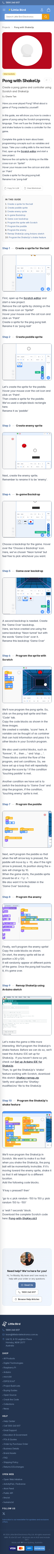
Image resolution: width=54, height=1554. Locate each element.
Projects (6, 27)
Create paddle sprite (18, 207)
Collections (9, 1404)
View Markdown (34, 188)
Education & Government (15, 1435)
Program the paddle (17, 226)
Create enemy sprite (17, 211)
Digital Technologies (13, 1363)
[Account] (42, 10)
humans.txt (9, 1502)
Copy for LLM (13, 188)
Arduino (7, 1372)
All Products (9, 1358)
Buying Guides (10, 1390)
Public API (8, 1493)
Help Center (9, 1421)
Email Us (28, 1285)
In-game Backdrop (16, 215)
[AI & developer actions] (48, 80)
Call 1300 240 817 (12, 1426)
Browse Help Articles (28, 1299)
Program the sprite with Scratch (22, 222)
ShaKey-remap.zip (27, 1077)
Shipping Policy (11, 1462)
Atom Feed (9, 1488)
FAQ (5, 1457)
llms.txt (7, 1497)
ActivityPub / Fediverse (14, 1484)
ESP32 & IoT (9, 1381)
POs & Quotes (10, 1439)
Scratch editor (28, 151)
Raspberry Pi (10, 1367)
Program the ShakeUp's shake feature (27, 237)
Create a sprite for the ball (20, 204)
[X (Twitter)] (3, 1513)
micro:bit (8, 1376)
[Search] (45, 17)
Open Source (10, 1395)
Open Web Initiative (13, 1479)
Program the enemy (16, 230)
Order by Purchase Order (16, 1444)
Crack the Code (11, 1399)
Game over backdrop (17, 219)
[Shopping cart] (48, 9)
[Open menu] (4, 10)
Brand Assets (10, 1453)
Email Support (10, 1430)
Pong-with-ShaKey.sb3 (23, 1218)
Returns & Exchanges (14, 1467)
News (6, 1408)
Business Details (11, 1448)
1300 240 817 (29, 1292)
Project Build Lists (12, 1386)
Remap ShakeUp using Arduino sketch (25, 233)
